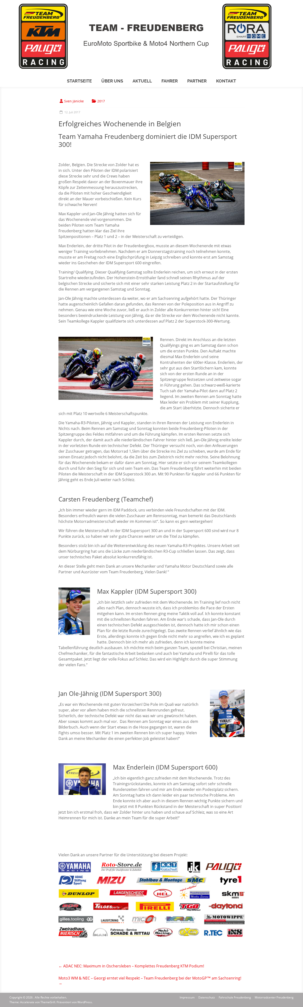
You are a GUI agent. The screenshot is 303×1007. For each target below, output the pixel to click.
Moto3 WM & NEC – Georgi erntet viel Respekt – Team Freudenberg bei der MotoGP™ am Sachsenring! (149, 980)
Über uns (112, 80)
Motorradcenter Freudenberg (274, 997)
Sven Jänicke (74, 101)
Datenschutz (206, 997)
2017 (101, 101)
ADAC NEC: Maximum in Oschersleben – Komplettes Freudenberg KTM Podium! (131, 966)
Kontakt (226, 80)
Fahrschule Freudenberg (235, 997)
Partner (197, 80)
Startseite (79, 80)
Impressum (187, 997)
